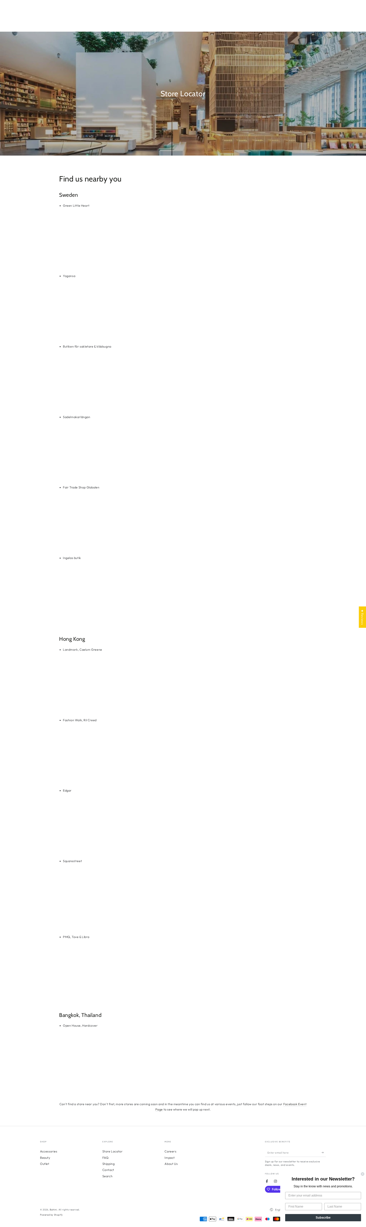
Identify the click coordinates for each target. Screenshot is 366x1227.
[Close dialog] (362, 1174)
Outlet (44, 1164)
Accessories (48, 1151)
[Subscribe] (324, 1152)
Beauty (45, 1158)
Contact (108, 1170)
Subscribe (323, 1217)
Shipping (108, 1164)
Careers (170, 1151)
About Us (171, 1164)
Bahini (53, 1209)
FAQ (105, 1158)
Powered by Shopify (51, 1214)
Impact (170, 1158)
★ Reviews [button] (362, 617)
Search (107, 1176)
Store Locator (112, 1151)
